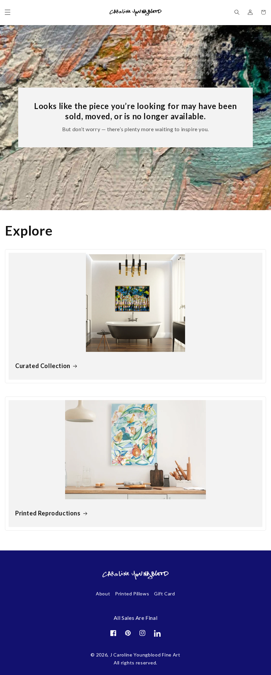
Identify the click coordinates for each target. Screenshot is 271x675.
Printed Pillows (132, 593)
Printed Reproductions (48, 513)
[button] (7, 12)
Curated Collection (42, 365)
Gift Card (164, 593)
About (103, 593)
